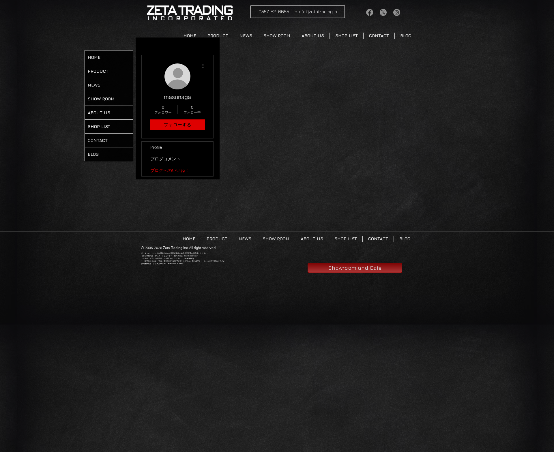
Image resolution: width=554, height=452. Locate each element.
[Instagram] (396, 12)
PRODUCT (98, 71)
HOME (94, 57)
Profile (156, 147)
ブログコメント (165, 159)
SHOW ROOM (101, 98)
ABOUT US (99, 112)
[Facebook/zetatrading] (369, 12)
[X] (383, 12)
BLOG (93, 154)
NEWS (94, 84)
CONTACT (98, 140)
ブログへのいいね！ (169, 170)
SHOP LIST (99, 126)
